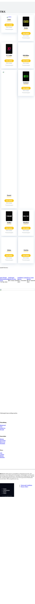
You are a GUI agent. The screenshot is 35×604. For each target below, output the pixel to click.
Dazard (9, 195)
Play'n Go (2, 442)
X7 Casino (9, 55)
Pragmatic (2, 443)
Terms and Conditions (26, 485)
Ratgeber (2, 457)
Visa (1, 426)
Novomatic (3, 440)
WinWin (26, 250)
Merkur (2, 439)
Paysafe (2, 429)
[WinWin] (26, 248)
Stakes (9, 19)
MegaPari (26, 222)
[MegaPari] (26, 220)
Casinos (2, 454)
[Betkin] (26, 26)
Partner (2, 456)
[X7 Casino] (9, 53)
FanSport (26, 82)
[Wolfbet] (9, 220)
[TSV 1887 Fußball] (7, 486)
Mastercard (3, 425)
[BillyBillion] (26, 53)
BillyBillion (26, 55)
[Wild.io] (9, 248)
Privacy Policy (24, 486)
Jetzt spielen (9, 25)
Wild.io (9, 250)
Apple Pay (2, 428)
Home (4, 488)
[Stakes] (9, 16)
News (4, 493)
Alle (1, 453)
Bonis (4, 491)
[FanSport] (26, 80)
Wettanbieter (6, 490)
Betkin (26, 28)
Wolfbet (9, 222)
